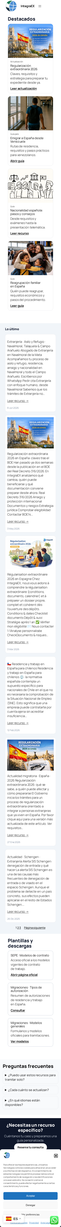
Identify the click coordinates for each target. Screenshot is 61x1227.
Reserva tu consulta (30, 1147)
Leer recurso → (18, 401)
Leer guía (17, 306)
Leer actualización (23, 88)
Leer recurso (19, 233)
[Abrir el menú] (40, 6)
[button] (56, 1155)
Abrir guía (17, 161)
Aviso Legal (45, 1222)
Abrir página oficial (24, 975)
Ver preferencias (31, 1214)
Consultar (18, 1010)
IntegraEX (28, 6)
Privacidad (34, 1222)
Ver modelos (20, 1041)
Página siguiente (34, 928)
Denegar (30, 1205)
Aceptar (30, 1195)
